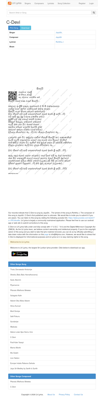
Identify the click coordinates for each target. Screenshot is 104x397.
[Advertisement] (52, 69)
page (46, 234)
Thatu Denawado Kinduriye (21, 269)
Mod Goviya (15, 311)
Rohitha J (59, 42)
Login (91, 3)
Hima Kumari (15, 306)
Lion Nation (14, 358)
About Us (51, 394)
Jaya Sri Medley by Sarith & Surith (24, 368)
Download (25, 28)
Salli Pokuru (15, 316)
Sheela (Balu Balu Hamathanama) (24, 274)
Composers (39, 3)
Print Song (14, 28)
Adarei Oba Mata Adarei (20, 300)
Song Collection (64, 3)
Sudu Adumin (15, 280)
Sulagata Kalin (16, 295)
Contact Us (78, 394)
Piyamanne (14, 285)
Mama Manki (15, 347)
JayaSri (59, 32)
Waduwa (13, 326)
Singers (28, 3)
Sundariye (14, 321)
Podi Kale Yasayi (17, 342)
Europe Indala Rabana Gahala (22, 363)
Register (82, 3)
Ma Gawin (14, 352)
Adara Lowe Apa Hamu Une (21, 332)
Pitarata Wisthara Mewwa (20, 290)
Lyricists (51, 3)
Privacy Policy (64, 394)
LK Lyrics (16, 3)
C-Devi (13, 337)
